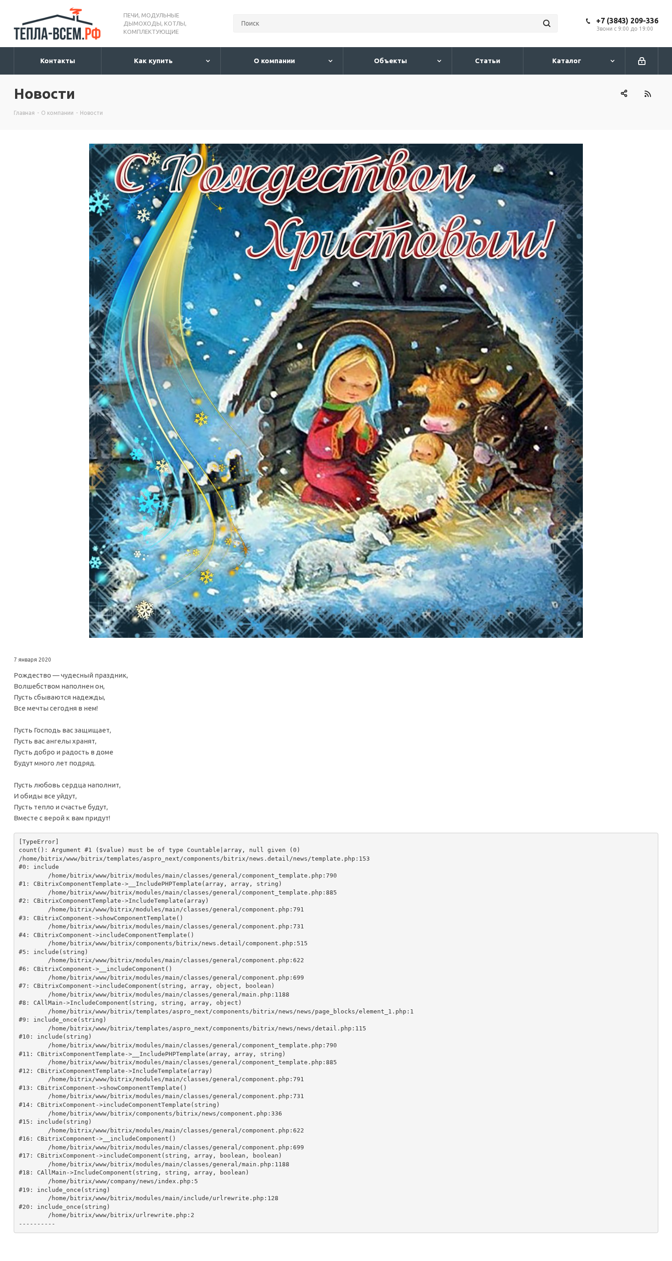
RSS (647, 93)
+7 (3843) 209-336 (627, 20)
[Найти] (547, 23)
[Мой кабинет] (642, 61)
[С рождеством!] (336, 391)
